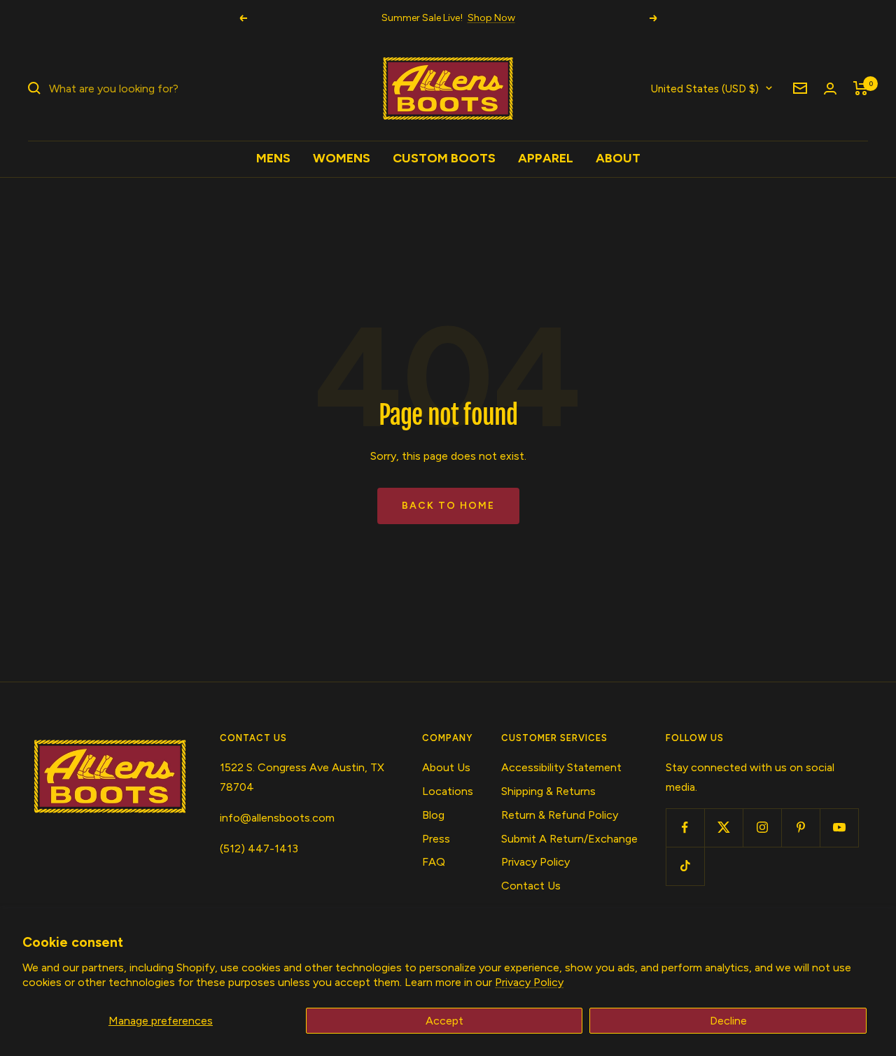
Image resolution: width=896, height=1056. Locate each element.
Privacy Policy (529, 982)
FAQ (433, 861)
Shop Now (491, 18)
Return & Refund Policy (559, 815)
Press (436, 838)
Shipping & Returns (548, 791)
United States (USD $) (705, 88)
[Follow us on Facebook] (685, 827)
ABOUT (618, 158)
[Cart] (860, 88)
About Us (446, 767)
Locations (447, 791)
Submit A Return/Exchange (569, 838)
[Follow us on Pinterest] (800, 827)
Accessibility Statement (561, 767)
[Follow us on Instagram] (762, 827)
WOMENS (341, 158)
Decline (728, 1020)
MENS (273, 158)
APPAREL (545, 158)
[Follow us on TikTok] (685, 866)
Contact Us (531, 885)
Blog (433, 815)
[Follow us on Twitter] (723, 827)
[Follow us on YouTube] (839, 827)
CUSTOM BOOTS (444, 158)
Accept (444, 1020)
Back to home (448, 506)
